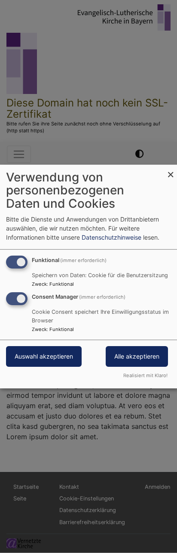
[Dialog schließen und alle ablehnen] (170, 170)
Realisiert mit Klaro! (145, 375)
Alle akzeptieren (136, 356)
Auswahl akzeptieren (44, 356)
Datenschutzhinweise (111, 237)
